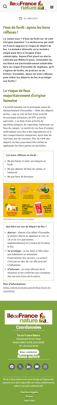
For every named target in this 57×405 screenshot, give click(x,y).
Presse (29, 396)
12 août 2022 (31, 18)
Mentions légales (29, 392)
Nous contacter (28, 352)
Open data (29, 400)
